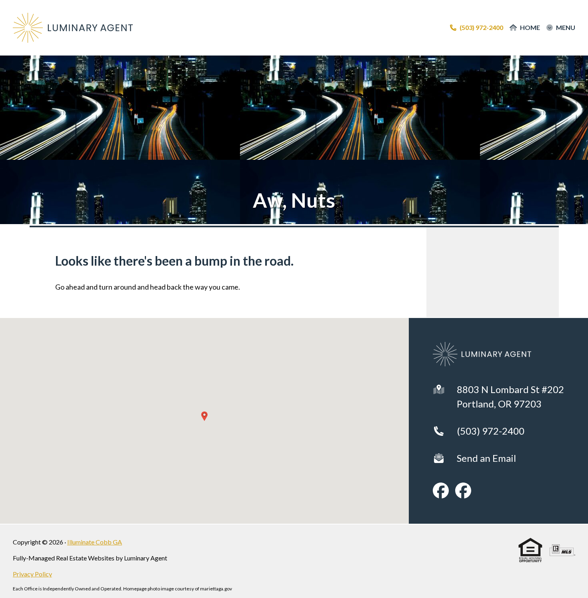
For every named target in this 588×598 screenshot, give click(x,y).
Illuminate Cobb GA (94, 542)
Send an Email (486, 458)
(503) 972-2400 (490, 431)
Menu (565, 27)
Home (530, 27)
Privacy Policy (32, 574)
